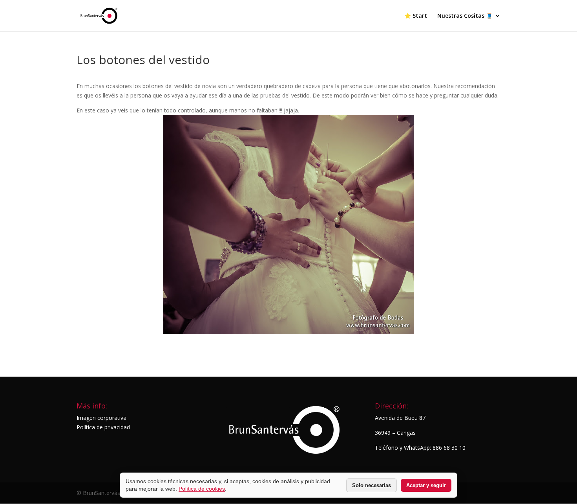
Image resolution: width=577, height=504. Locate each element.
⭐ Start (415, 16)
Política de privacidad (103, 427)
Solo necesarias (371, 485)
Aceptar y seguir (426, 485)
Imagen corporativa (101, 417)
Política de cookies (202, 489)
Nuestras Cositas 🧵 (465, 16)
